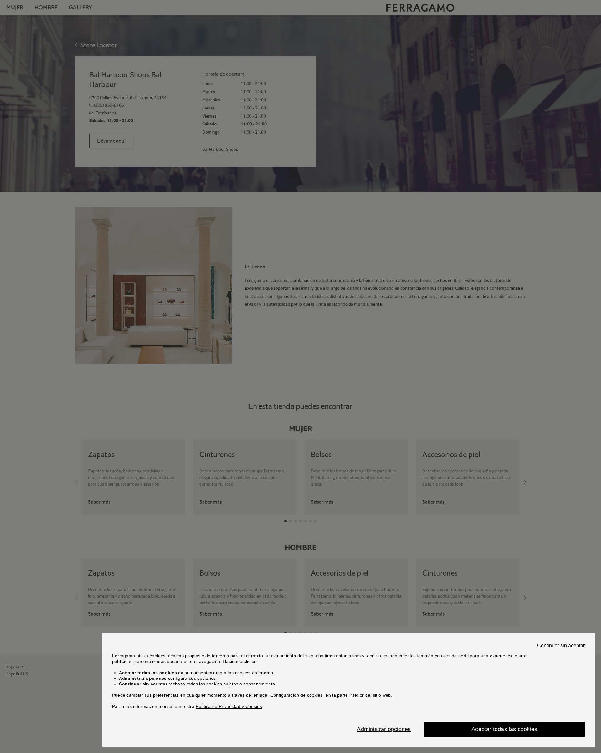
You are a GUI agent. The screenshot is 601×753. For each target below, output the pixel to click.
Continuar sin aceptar (561, 645)
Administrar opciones (384, 729)
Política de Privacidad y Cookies (229, 706)
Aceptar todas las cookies (504, 729)
